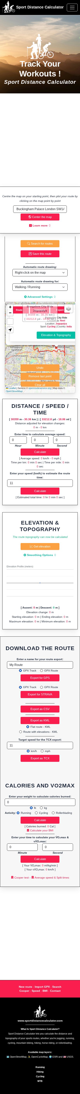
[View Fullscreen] (10, 321)
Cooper (24, 990)
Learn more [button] (40, 225)
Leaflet (12, 388)
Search (56, 986)
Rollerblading (64, 812)
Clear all (40, 384)
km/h (34, 751)
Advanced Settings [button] (40, 296)
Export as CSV (40, 709)
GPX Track (29, 670)
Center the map (41, 217)
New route (25, 986)
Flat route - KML (40, 726)
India (69, 326)
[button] (56, 347)
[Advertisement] (40, 140)
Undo (40, 367)
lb (35, 807)
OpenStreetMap (14, 391)
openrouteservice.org (40, 388)
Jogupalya (61, 323)
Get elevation (41, 546)
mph (47, 751)
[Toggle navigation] (72, 7)
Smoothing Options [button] (40, 555)
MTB (40, 1081)
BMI (45, 990)
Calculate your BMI (41, 830)
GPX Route (51, 670)
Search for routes (41, 243)
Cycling (51, 326)
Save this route (41, 253)
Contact (55, 990)
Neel (62, 320)
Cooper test (21, 877)
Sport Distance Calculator (39, 7)
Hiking (40, 1072)
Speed (36, 990)
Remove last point (40, 376)
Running (26, 812)
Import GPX (42, 986)
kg (45, 807)
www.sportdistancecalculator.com (40, 1020)
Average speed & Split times (51, 877)
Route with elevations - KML (40, 731)
